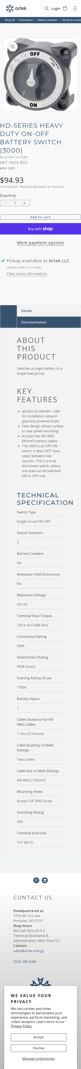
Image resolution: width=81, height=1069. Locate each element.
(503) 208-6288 (24, 961)
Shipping (26, 186)
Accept (38, 1037)
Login (55, 8)
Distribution (26, 20)
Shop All (10, 20)
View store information (27, 273)
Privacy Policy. (21, 1026)
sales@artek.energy (28, 951)
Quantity (8, 195)
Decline (38, 1048)
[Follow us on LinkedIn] (45, 880)
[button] (75, 8)
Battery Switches (48, 20)
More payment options (40, 242)
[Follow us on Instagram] (36, 880)
